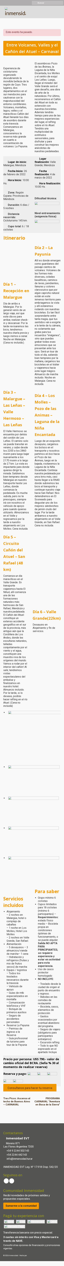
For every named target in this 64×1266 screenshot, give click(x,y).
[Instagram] (11, 1180)
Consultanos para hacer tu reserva (30, 1088)
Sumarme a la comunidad (21, 1205)
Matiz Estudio (32, 1255)
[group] (32, 238)
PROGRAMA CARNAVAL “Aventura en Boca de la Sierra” (47, 1101)
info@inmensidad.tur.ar (19, 1158)
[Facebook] (6, 1180)
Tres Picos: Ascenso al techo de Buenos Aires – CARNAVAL (16, 1101)
